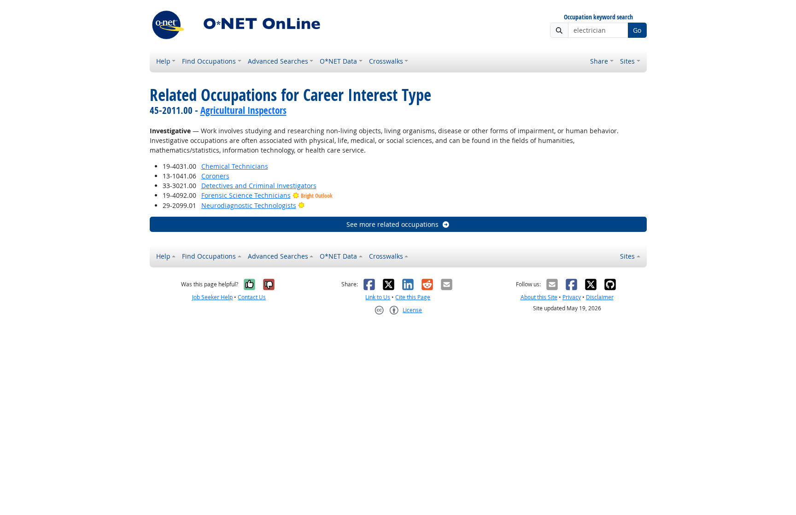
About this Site (539, 297)
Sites (627, 61)
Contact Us (252, 297)
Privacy (571, 297)
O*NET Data (338, 61)
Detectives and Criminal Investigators (258, 185)
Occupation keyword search (598, 17)
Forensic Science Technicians (246, 195)
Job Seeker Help (212, 297)
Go (637, 30)
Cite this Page (412, 297)
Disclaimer (600, 297)
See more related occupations (392, 224)
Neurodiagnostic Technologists (248, 205)
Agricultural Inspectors (243, 110)
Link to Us (377, 297)
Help (163, 61)
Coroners (215, 176)
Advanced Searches (278, 61)
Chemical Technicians (234, 166)
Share (599, 61)
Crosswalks (386, 61)
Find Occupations (209, 61)
